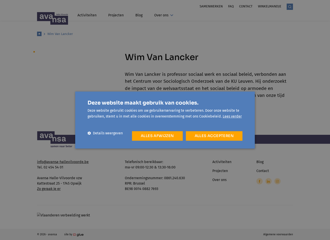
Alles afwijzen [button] (157, 135)
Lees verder (232, 116)
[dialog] (165, 120)
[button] (105, 133)
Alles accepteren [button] (214, 135)
